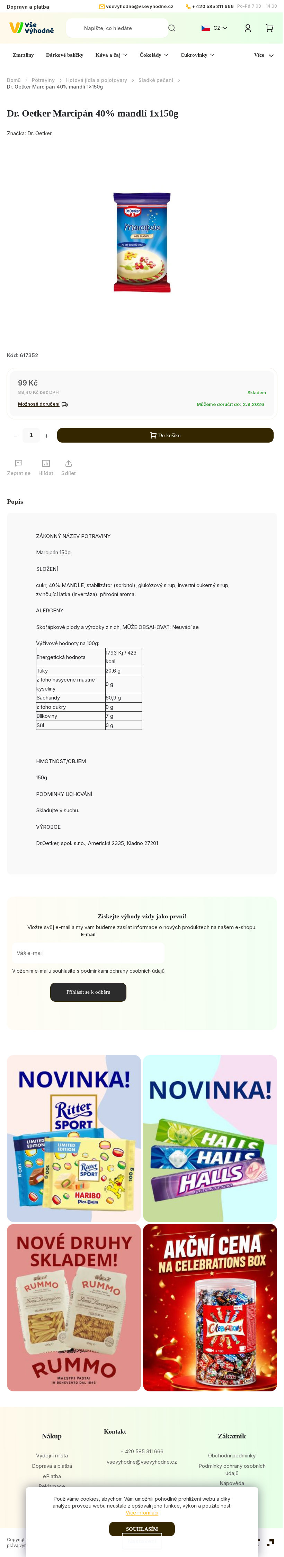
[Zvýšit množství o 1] (47, 437)
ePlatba (52, 1476)
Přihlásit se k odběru (88, 992)
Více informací (142, 1513)
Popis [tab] (15, 501)
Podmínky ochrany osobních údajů (232, 1469)
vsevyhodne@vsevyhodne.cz (140, 6)
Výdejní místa (52, 1455)
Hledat (171, 28)
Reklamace (51, 1486)
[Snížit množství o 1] (15, 437)
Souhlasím (142, 1529)
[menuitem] (23, 55)
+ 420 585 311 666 (213, 6)
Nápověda (232, 1483)
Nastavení (142, 1541)
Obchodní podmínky (232, 1455)
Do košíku (169, 435)
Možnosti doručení (39, 404)
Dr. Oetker (39, 133)
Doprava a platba (28, 7)
